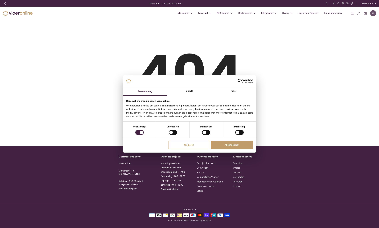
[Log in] (358, 13)
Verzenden (238, 177)
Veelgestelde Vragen (208, 177)
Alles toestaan (232, 145)
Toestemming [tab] (145, 91)
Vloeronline (182, 220)
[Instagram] (343, 3)
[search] (352, 13)
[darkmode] (373, 13)
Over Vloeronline (205, 186)
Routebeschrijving (128, 188)
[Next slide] (326, 3)
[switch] (173, 132)
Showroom (202, 167)
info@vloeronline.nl (128, 184)
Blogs (200, 191)
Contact (237, 186)
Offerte (236, 167)
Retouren (238, 181)
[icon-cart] (365, 13)
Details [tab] (189, 91)
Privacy (200, 172)
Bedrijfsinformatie (206, 163)
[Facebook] (334, 3)
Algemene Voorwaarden (210, 181)
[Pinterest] (338, 3)
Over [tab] (233, 91)
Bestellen (238, 163)
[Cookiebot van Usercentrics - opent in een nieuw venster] (240, 81)
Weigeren (189, 145)
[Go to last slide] (5, 3)
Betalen (237, 172)
